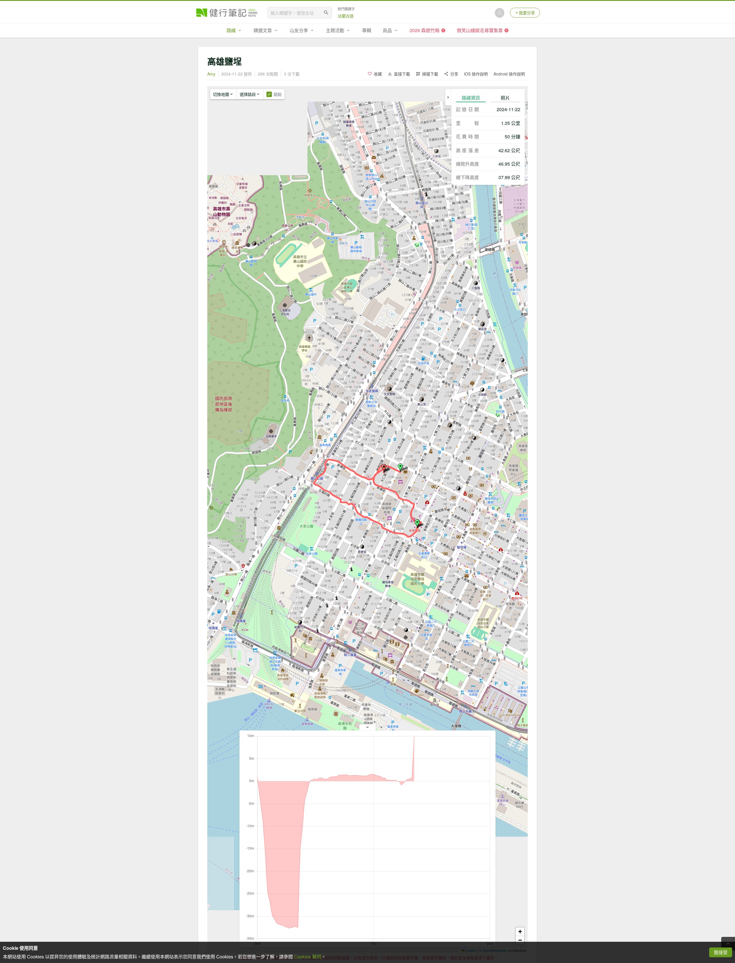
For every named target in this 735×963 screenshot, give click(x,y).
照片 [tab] (505, 97)
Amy (211, 74)
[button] (400, 467)
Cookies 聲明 (307, 956)
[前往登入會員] (499, 12)
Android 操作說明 (509, 74)
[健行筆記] (226, 12)
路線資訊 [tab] (471, 97)
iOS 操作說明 (476, 74)
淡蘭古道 (346, 16)
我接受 (721, 952)
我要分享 (527, 13)
